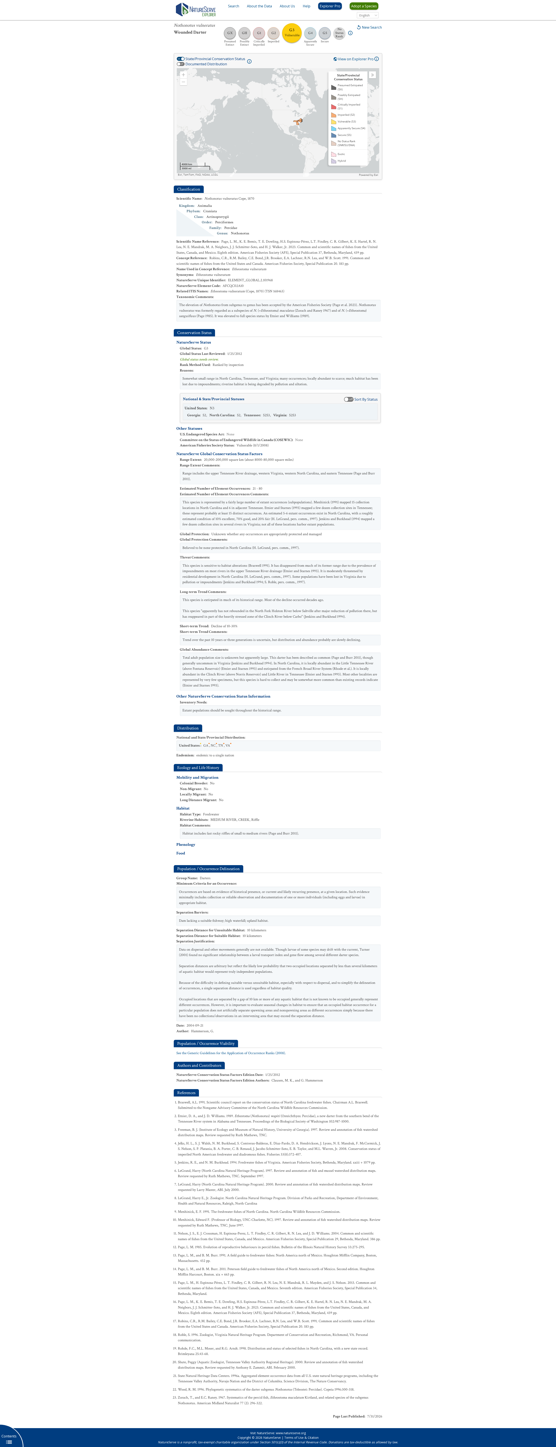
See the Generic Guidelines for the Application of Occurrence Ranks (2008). (231, 1053)
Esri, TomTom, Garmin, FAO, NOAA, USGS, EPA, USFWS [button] (211, 174)
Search (233, 6)
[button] (183, 74)
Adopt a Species (364, 6)
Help (306, 6)
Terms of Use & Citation (301, 1437)
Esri (376, 174)
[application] (278, 122)
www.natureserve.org (291, 1433)
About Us (287, 6)
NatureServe (272, 1437)
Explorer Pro (330, 6)
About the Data (259, 6)
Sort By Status (366, 399)
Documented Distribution (206, 64)
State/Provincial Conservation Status (215, 58)
